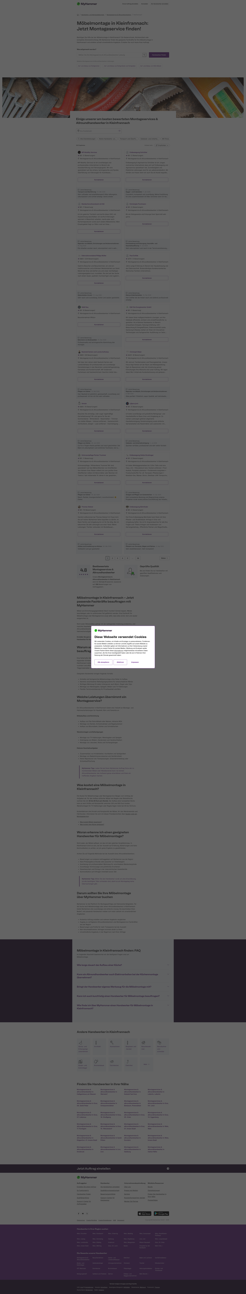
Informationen (118, 650)
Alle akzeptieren (103, 662)
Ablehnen (120, 662)
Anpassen (135, 662)
